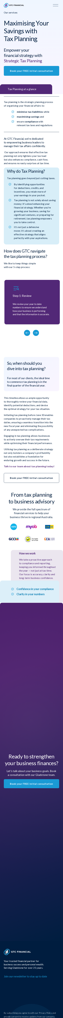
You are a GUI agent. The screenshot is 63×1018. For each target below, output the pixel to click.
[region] (31, 308)
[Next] (36, 333)
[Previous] (27, 333)
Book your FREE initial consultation (31, 70)
